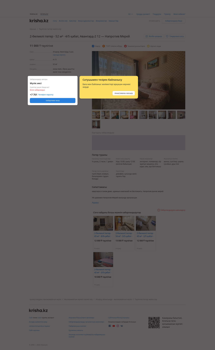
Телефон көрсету (45, 95)
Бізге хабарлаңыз (37, 90)
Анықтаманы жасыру (124, 93)
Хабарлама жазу (53, 100)
